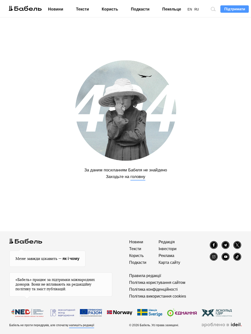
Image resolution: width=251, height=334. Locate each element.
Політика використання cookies (157, 296)
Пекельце (171, 9)
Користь (110, 9)
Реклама (166, 256)
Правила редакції (145, 276)
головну (137, 176)
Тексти (82, 9)
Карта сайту (169, 262)
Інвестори (167, 249)
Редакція (167, 242)
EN (190, 9)
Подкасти (140, 9)
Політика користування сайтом (157, 282)
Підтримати (234, 9)
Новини (55, 9)
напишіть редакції (81, 325)
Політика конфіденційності (153, 289)
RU (196, 9)
